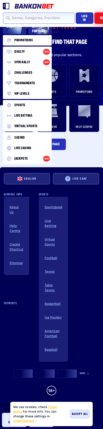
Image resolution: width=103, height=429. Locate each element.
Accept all (80, 414)
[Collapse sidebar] (6, 6)
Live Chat (80, 179)
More (83, 373)
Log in (84, 18)
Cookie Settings (23, 421)
